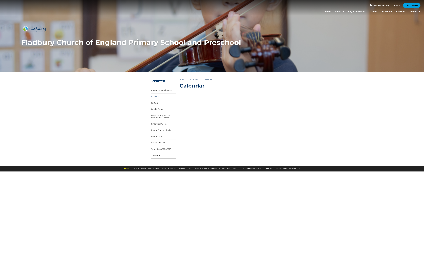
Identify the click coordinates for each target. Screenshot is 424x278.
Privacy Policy (281, 168)
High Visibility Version (230, 168)
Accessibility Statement (252, 168)
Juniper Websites (210, 168)
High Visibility (412, 5)
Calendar (208, 80)
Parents (194, 80)
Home (182, 80)
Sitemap (268, 168)
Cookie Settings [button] (294, 168)
